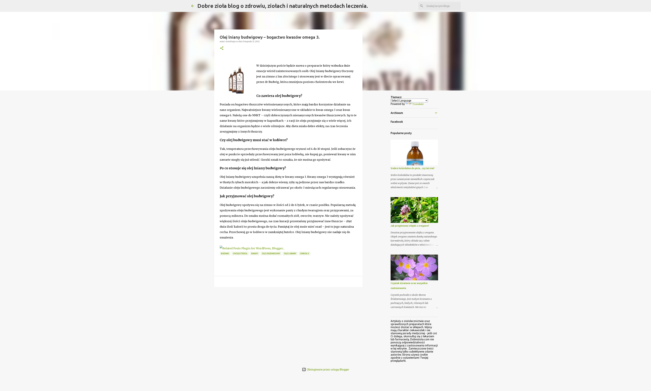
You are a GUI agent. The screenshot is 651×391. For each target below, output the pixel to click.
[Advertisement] (288, 316)
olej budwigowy (271, 253)
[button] (222, 48)
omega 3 (304, 253)
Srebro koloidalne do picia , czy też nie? (413, 168)
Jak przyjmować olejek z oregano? (410, 225)
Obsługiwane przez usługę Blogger (327, 369)
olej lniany (290, 253)
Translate (418, 104)
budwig (225, 253)
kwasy (254, 253)
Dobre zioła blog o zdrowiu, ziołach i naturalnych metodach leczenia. (282, 6)
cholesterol (240, 253)
